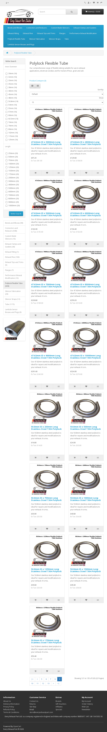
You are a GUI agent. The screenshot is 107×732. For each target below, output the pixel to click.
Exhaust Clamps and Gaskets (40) (13, 245)
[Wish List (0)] (94, 3)
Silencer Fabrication (37, 39)
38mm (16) (12, 87)
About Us (7, 701)
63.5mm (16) (13, 119)
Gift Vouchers (61, 704)
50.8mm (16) (13, 101)
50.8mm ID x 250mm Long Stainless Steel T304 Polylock (46, 427)
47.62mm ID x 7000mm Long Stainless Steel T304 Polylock (46, 285)
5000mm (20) (13, 188)
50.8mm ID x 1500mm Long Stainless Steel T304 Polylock (85, 570)
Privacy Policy (8, 707)
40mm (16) (12, 91)
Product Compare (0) (38, 81)
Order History (87, 704)
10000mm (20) (14, 205)
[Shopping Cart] (98, 3)
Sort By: (101, 89)
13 (48, 683)
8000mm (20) (13, 198)
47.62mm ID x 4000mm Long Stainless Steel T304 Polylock (85, 143)
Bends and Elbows (15, 28)
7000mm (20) (13, 195)
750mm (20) (13, 160)
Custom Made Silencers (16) (10, 237)
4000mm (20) (13, 184)
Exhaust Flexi (28, 33)
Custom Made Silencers (60, 28)
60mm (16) (12, 115)
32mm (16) (12, 77)
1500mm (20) (13, 171)
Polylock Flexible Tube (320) (14, 284)
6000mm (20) (13, 191)
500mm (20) (13, 157)
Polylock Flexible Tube (16, 39)
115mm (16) (13, 136)
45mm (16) (12, 94)
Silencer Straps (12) (12, 299)
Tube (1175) (9, 304)
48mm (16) (12, 98)
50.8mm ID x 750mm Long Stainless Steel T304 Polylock (46, 499)
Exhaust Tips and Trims (46, 33)
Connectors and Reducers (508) (11, 229)
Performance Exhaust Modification (83, 33)
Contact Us (34, 701)
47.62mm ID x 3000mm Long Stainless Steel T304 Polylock (46, 143)
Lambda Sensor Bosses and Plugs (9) (13, 310)
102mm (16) (13, 132)
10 (32, 683)
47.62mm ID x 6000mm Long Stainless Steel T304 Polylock (85, 214)
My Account (86, 701)
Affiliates (59, 707)
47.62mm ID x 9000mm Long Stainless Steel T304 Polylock (46, 356)
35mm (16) (12, 84)
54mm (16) (12, 105)
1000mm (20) (13, 164)
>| (58, 683)
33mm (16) (12, 80)
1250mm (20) (13, 167)
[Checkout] (101, 3)
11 (38, 683)
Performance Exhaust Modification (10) (13, 276)
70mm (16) (12, 122)
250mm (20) (13, 153)
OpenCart (17, 726)
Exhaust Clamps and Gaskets (85, 28)
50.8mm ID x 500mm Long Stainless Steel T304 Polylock (85, 427)
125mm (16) (13, 139)
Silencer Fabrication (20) (13, 292)
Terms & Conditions (11, 712)
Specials (59, 709)
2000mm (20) (13, 177)
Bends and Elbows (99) (14, 223)
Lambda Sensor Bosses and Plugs (21, 44)
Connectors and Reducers (36, 28)
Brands (58, 701)
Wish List (85, 707)
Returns (33, 704)
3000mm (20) (13, 181)
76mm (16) (12, 126)
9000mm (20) (13, 202)
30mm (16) (12, 73)
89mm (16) (12, 129)
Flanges (62, 33)
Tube (67, 39)
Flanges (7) (9, 270)
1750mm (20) (13, 174)
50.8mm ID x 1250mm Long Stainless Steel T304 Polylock (46, 570)
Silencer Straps (54, 39)
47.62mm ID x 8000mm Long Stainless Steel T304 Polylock (85, 285)
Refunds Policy (9, 709)
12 (43, 683)
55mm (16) (12, 108)
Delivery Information (11, 704)
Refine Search (16, 214)
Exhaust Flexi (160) (12, 257)
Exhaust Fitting (13, 33)
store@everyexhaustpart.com (41, 712)
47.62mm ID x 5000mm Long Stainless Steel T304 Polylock (46, 214)
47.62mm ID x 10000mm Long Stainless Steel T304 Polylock (85, 356)
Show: (101, 98)
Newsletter (86, 709)
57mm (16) (12, 112)
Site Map (33, 707)
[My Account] (89, 3)
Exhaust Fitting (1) (12, 252)
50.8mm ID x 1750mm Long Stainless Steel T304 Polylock (46, 641)
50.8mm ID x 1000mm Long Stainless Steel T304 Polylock (85, 499)
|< (32, 679)
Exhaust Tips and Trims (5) (14, 263)
